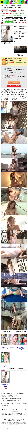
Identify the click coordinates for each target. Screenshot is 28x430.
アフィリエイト (16, 420)
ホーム (3, 5)
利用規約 (10, 420)
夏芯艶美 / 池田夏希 (5, 385)
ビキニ (7, 5)
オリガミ (7, 20)
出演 (16, 26)
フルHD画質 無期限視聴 (11, 76)
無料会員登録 (15, 411)
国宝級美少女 (9, 17)
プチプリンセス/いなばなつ (5, 365)
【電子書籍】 (13, 20)
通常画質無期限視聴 (10, 69)
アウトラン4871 (18, 17)
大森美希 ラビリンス (14, 347)
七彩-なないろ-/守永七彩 (5, 347)
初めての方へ (7, 410)
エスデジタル (15, 18)
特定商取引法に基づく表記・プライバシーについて (13, 419)
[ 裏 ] (9, 43)
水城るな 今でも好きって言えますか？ (23, 348)
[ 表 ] (5, 43)
